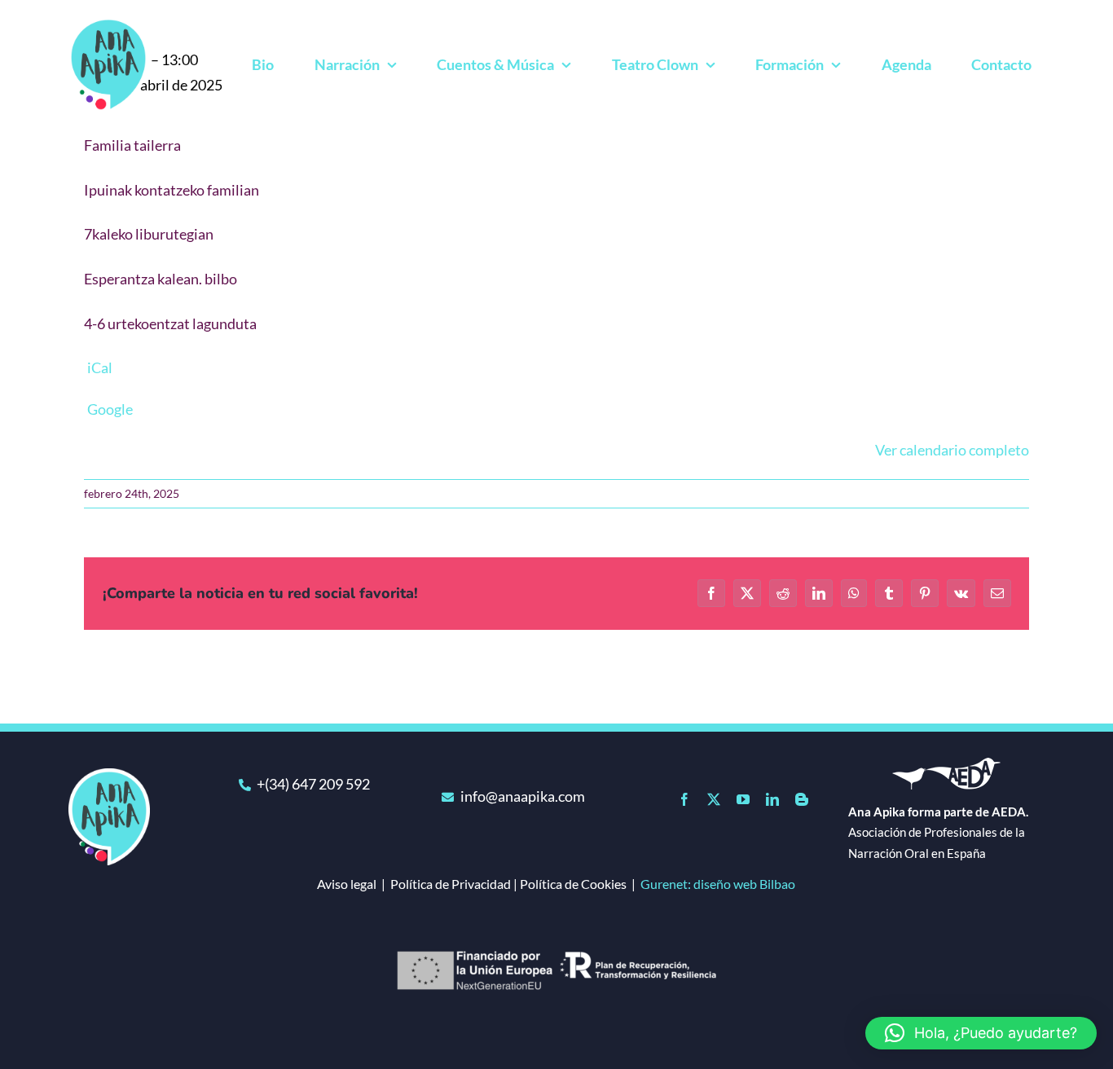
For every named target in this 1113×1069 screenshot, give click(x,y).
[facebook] (684, 799)
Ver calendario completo (952, 450)
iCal (99, 367)
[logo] (109, 776)
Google (110, 409)
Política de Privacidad (450, 883)
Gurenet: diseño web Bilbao (717, 883)
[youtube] (743, 799)
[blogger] (801, 799)
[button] (981, 1033)
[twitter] (713, 799)
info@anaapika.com (522, 796)
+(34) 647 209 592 (313, 784)
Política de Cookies (573, 883)
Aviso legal (346, 883)
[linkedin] (772, 799)
